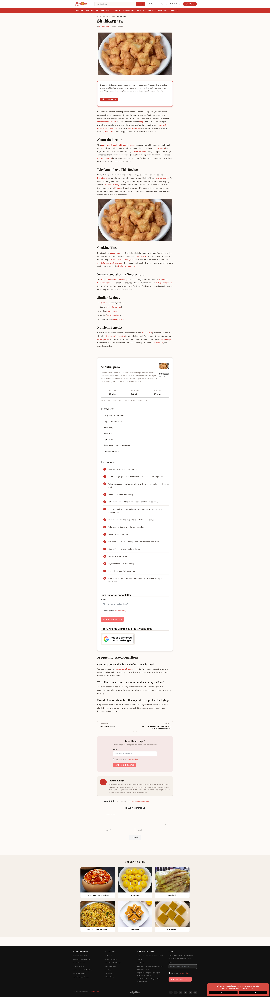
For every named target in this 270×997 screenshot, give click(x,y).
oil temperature (140, 256)
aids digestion (103, 339)
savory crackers (113, 315)
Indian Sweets (128, 10)
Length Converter (78, 966)
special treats (157, 343)
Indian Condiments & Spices (82, 970)
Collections (163, 4)
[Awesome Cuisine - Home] (82, 4)
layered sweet (111, 311)
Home (99, 16)
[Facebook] (171, 992)
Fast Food (105, 10)
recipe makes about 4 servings (114, 279)
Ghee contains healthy (115, 336)
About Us (108, 970)
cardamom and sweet (106, 122)
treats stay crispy (162, 178)
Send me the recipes (112, 619)
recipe (141, 122)
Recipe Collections (111, 959)
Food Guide (174, 10)
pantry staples (134, 128)
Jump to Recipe (110, 99)
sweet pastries (118, 319)
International (161, 10)
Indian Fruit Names (79, 973)
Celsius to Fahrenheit (80, 956)
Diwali (113, 16)
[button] (160, 374)
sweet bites (110, 131)
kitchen (117, 188)
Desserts (140, 10)
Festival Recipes (190, 4)
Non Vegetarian (92, 10)
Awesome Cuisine (93, 991)
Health (150, 10)
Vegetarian (79, 10)
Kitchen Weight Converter (81, 959)
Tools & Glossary (175, 4)
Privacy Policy (120, 611)
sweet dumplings (113, 307)
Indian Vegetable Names (81, 977)
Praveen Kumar (104, 26)
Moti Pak (140, 959)
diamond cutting (112, 185)
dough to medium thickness (109, 263)
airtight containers (164, 283)
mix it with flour (140, 151)
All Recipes (152, 4)
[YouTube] (180, 992)
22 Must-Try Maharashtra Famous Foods (150, 956)
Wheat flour (147, 333)
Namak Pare (105, 303)
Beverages (116, 10)
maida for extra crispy (124, 669)
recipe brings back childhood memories (118, 145)
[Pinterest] (195, 992)
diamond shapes (104, 158)
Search (140, 4)
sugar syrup (160, 148)
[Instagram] (190, 992)
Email (103, 599)
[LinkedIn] (185, 992)
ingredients (102, 178)
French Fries (141, 963)
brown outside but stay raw (122, 259)
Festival (105, 16)
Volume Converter (79, 963)
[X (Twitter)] (176, 992)
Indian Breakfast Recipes (113, 963)
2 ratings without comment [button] (138, 801)
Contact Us (108, 973)
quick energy (165, 339)
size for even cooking (126, 266)
